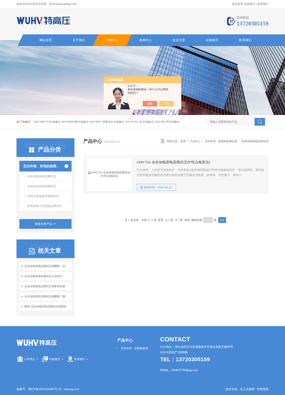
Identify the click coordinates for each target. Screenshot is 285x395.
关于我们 (79, 40)
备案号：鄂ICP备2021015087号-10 (38, 389)
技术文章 (179, 40)
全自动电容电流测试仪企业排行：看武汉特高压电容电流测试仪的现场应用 (47, 276)
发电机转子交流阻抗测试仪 (44, 206)
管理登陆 (263, 389)
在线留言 (249, 3)
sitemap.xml (71, 389)
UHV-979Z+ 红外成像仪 (139, 121)
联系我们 (263, 3)
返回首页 (237, 3)
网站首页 (46, 40)
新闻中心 (145, 40)
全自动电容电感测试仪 (41, 186)
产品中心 (112, 40)
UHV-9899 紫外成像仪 (74, 121)
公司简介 (29, 359)
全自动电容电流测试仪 (41, 176)
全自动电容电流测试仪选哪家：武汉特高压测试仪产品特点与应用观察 (47, 266)
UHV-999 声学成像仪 (167, 121)
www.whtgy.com (67, 3)
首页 (183, 141)
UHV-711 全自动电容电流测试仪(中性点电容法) (173, 162)
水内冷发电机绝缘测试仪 (43, 196)
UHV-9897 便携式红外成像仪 (106, 121)
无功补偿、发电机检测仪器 (42, 166)
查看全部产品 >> (45, 223)
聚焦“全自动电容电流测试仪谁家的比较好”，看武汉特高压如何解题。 (47, 306)
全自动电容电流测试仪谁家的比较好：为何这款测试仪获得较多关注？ (47, 286)
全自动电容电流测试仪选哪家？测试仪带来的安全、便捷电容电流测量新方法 (47, 296)
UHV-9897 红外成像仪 (47, 121)
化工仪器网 (247, 389)
